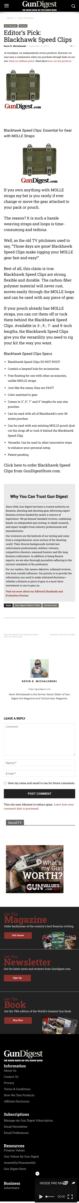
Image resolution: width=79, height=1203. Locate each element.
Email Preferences (16, 1133)
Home (10, 17)
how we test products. (60, 61)
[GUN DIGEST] (39, 6)
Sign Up (17, 978)
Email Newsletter (15, 1127)
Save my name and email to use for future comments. (41, 783)
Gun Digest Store (15, 1169)
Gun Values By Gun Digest (21, 1156)
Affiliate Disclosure (17, 1101)
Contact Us (11, 1077)
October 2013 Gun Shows (62, 635)
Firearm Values (14, 1150)
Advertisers (12, 1188)
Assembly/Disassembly (20, 1163)
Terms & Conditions (17, 1089)
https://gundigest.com (40, 689)
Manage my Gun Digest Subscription (28, 1120)
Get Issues (18, 935)
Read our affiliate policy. (22, 61)
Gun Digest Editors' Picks (27, 605)
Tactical (23, 25)
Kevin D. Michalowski (15, 46)
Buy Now (18, 1020)
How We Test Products (19, 1095)
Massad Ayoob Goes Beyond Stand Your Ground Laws (21, 636)
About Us (10, 1071)
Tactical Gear (50, 605)
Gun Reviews (26, 17)
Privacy (9, 1083)
